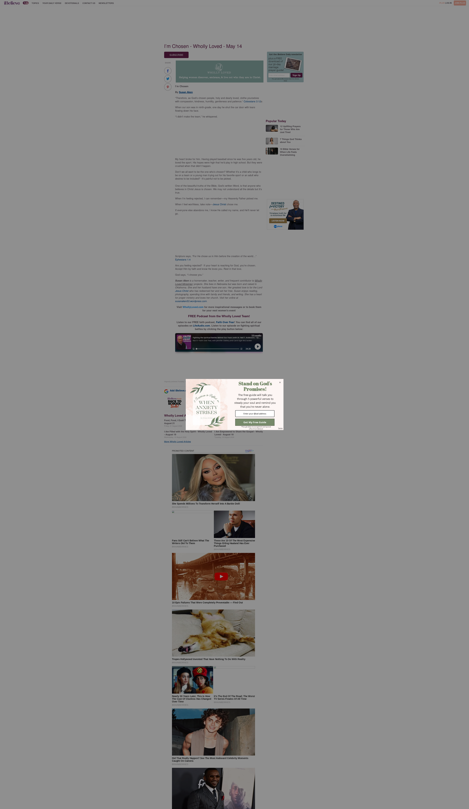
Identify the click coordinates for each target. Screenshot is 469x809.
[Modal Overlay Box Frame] (234, 404)
